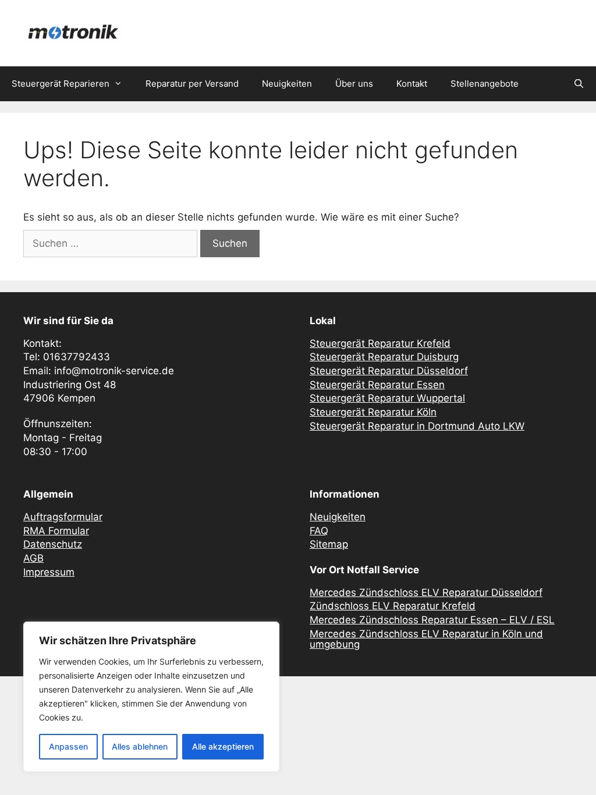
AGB (33, 558)
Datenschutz (52, 544)
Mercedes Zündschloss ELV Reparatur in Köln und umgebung (426, 639)
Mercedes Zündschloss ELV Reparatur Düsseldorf (426, 592)
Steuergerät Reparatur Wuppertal (387, 398)
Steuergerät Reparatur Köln (373, 412)
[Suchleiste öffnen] (579, 83)
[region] (151, 697)
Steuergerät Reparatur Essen (377, 385)
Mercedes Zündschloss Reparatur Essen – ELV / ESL (432, 620)
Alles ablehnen (140, 746)
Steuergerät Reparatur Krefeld (380, 343)
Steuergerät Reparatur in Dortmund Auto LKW (417, 426)
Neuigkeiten (287, 83)
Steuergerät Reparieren (60, 83)
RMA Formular (56, 531)
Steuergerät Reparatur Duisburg (384, 357)
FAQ (319, 531)
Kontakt (411, 83)
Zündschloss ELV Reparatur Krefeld (393, 606)
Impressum (48, 572)
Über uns (354, 83)
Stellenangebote (484, 83)
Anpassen (68, 746)
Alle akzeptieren (223, 746)
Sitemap (329, 544)
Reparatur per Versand (192, 83)
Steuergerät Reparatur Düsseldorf (389, 371)
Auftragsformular (62, 517)
